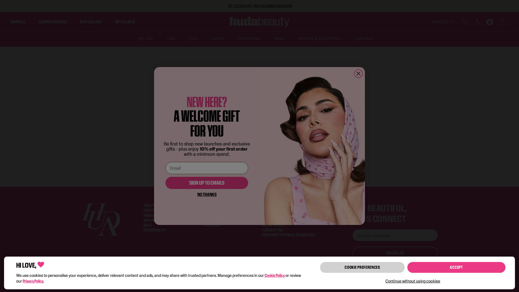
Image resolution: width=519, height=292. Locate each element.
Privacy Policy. (33, 281)
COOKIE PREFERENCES (362, 267)
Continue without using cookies (412, 281)
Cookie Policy (275, 275)
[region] (259, 273)
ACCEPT (456, 267)
